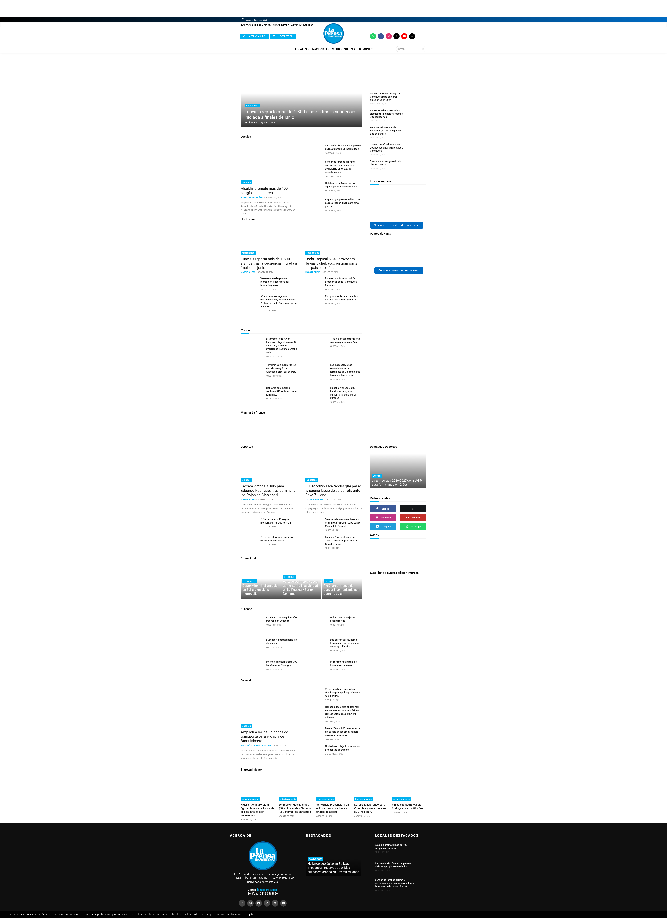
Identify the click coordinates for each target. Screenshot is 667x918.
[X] (413, 508)
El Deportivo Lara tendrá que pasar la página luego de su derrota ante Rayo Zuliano (333, 490)
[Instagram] (389, 36)
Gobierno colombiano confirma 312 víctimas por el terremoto (281, 391)
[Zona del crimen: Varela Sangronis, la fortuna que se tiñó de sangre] (414, 132)
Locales (246, 136)
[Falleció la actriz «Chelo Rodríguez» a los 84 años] (409, 789)
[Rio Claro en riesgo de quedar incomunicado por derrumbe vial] (342, 582)
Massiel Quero (251, 122)
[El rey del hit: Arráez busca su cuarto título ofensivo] (249, 541)
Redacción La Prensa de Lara (256, 745)
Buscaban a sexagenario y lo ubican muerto (385, 163)
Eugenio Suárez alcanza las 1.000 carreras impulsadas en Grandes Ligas (341, 540)
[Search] (423, 49)
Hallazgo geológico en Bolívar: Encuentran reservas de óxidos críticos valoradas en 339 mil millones (333, 868)
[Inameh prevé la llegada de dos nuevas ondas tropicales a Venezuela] (414, 149)
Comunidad (248, 558)
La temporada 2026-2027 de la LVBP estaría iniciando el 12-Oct (397, 482)
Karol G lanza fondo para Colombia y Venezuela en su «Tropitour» (370, 808)
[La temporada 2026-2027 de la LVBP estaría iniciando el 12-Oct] (398, 471)
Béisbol (246, 480)
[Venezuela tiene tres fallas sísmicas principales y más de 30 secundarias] (414, 115)
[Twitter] (396, 36)
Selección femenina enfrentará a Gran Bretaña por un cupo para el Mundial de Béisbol (343, 523)
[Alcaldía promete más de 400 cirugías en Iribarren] (269, 164)
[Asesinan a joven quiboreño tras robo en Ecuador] (252, 624)
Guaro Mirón (249, 581)
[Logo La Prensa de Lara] (333, 33)
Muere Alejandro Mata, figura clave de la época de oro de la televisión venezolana (257, 810)
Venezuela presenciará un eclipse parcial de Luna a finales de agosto (332, 808)
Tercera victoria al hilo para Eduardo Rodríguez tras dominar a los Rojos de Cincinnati (268, 490)
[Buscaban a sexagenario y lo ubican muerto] (414, 165)
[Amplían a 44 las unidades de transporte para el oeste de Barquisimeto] (269, 707)
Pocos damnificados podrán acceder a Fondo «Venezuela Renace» (341, 282)
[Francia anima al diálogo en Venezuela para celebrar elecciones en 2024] (414, 98)
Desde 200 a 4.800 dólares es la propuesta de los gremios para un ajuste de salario (342, 732)
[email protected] (267, 889)
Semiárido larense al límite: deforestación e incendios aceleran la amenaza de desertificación (394, 883)
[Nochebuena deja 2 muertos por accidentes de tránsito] (313, 750)
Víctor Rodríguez (314, 499)
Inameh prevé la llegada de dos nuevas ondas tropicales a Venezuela (386, 147)
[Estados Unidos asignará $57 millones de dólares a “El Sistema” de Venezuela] (296, 789)
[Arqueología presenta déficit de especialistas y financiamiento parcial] (313, 203)
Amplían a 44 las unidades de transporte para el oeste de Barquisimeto (264, 736)
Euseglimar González (252, 197)
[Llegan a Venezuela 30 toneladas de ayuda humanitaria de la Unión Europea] (316, 394)
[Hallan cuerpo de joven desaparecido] (316, 624)
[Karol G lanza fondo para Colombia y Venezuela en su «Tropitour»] (371, 789)
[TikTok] (267, 903)
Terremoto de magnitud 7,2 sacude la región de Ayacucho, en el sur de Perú (281, 368)
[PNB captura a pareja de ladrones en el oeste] (316, 668)
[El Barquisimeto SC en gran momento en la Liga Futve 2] (249, 523)
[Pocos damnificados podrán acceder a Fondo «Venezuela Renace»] (313, 282)
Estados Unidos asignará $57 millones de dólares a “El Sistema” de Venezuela (295, 808)
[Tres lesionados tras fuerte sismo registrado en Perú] (316, 345)
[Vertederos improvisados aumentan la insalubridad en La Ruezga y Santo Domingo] (301, 582)
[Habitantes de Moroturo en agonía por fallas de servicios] (313, 187)
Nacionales (252, 105)
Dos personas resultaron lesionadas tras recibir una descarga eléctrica (344, 643)
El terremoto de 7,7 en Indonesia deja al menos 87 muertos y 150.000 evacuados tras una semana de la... (281, 345)
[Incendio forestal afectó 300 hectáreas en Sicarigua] (252, 668)
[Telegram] (258, 903)
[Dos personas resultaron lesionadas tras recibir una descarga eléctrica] (316, 646)
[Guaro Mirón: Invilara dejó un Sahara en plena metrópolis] (261, 582)
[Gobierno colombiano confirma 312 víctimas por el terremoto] (252, 394)
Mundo (245, 330)
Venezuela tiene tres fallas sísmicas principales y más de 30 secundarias (386, 113)
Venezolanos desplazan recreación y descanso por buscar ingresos (274, 282)
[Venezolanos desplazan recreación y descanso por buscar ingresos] (249, 282)
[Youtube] (404, 36)
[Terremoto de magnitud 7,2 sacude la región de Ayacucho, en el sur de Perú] (252, 371)
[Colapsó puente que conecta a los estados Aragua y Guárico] (313, 300)
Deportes (247, 446)
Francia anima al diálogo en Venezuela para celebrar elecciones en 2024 (385, 96)
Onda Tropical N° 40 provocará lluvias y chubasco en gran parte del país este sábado (331, 263)
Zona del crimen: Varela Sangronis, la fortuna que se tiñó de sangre (385, 130)
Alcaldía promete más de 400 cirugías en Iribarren (264, 190)
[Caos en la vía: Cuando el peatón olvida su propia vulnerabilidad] (313, 149)
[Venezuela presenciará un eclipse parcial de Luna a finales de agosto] (333, 789)
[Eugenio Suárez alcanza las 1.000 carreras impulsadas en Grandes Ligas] (313, 541)
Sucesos (246, 609)
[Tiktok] (412, 36)
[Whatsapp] (373, 36)
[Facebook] (381, 36)
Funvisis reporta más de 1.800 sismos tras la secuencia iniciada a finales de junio (269, 263)
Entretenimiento (251, 769)
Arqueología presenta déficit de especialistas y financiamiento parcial (342, 203)
